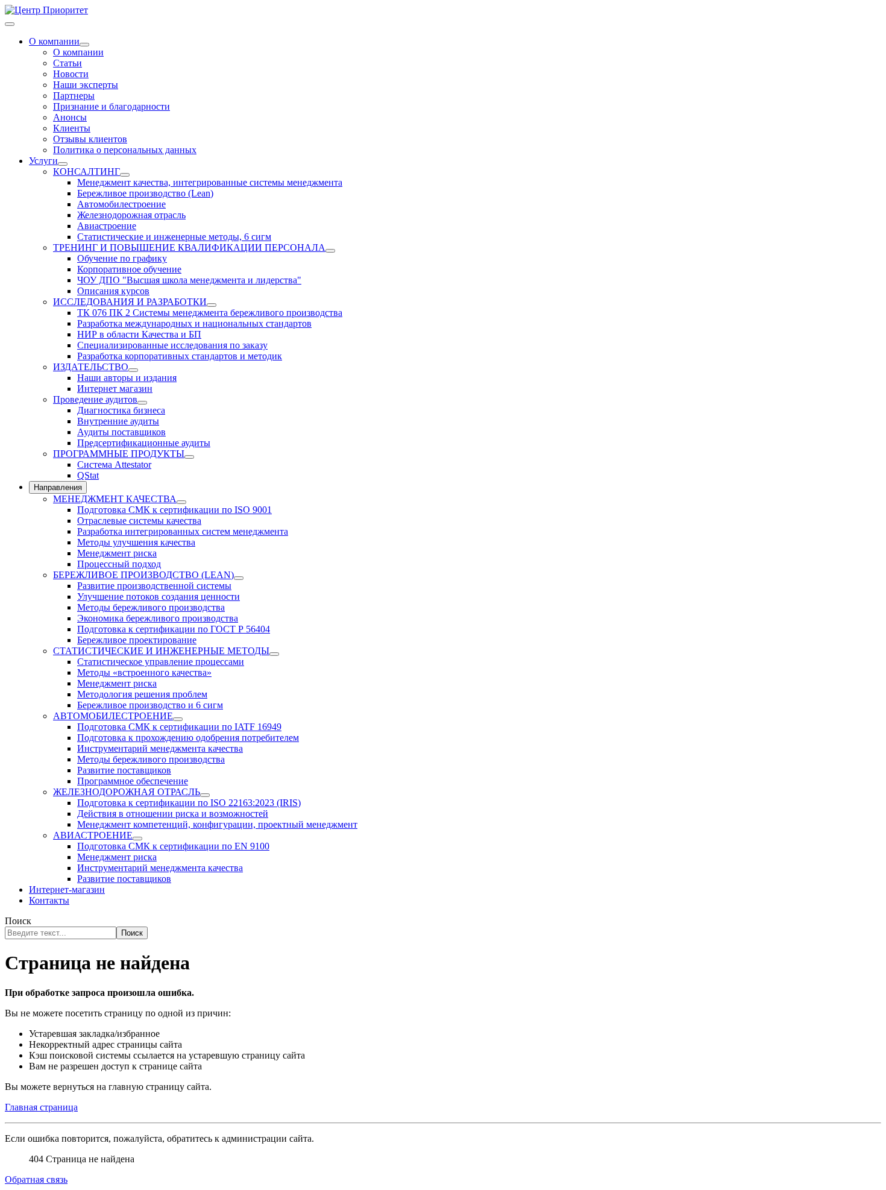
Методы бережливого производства (151, 607)
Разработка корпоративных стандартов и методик (179, 356)
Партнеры (74, 95)
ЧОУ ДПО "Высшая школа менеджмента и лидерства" (189, 280)
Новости (71, 74)
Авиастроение (106, 226)
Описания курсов (113, 291)
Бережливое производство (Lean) (145, 193)
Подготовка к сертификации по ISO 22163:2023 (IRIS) (189, 803)
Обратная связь (36, 1179)
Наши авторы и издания (127, 378)
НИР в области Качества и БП (139, 334)
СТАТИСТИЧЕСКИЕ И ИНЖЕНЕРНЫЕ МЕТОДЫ (161, 651)
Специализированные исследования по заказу (172, 345)
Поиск (18, 921)
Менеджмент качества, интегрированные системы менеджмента (209, 182)
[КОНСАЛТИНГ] (125, 175)
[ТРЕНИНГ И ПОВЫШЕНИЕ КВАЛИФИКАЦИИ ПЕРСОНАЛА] (330, 251)
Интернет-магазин (67, 889)
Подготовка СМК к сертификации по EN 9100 (173, 846)
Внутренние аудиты (118, 421)
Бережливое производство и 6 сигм (150, 705)
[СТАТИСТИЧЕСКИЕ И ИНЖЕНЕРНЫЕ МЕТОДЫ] (274, 654)
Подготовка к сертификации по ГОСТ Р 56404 (173, 629)
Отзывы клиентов (90, 139)
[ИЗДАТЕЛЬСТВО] (133, 370)
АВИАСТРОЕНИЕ (93, 835)
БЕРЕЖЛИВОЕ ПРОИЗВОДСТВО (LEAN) (143, 575)
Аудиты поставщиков (121, 432)
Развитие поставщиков (124, 770)
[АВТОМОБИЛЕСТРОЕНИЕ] (178, 719)
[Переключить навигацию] (9, 24)
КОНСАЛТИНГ (86, 171)
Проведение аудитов (95, 399)
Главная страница (41, 1107)
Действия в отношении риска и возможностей (172, 813)
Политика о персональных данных (124, 150)
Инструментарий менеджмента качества (160, 748)
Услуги (43, 161)
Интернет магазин (114, 388)
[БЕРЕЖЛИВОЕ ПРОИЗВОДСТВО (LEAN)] (238, 578)
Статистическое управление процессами (160, 661)
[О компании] (84, 44)
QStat (88, 475)
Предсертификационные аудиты (143, 443)
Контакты (49, 900)
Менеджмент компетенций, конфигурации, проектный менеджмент (217, 824)
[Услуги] (63, 164)
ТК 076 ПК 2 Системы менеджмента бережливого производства (209, 312)
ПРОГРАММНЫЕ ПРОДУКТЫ (118, 454)
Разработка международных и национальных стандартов (194, 323)
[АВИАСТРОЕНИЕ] (137, 838)
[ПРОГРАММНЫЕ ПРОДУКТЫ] (189, 457)
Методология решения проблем (142, 694)
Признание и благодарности (111, 106)
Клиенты (71, 128)
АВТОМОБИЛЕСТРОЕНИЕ (113, 716)
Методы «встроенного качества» (144, 672)
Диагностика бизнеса (121, 410)
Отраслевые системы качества (139, 520)
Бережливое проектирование (136, 640)
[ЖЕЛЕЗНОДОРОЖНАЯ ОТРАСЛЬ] (205, 795)
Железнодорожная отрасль (131, 215)
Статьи (67, 63)
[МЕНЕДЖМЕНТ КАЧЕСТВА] (181, 502)
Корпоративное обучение (129, 269)
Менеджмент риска (117, 553)
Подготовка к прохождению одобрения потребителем (188, 737)
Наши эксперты (85, 85)
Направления (58, 487)
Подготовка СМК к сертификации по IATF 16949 (179, 727)
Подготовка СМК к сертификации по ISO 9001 (174, 510)
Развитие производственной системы (154, 586)
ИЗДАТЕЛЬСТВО (90, 367)
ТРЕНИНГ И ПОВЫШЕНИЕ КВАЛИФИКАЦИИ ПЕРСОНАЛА (189, 247)
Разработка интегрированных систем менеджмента (182, 531)
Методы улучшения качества (136, 542)
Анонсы (70, 117)
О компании (54, 41)
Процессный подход (119, 564)
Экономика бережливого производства (157, 618)
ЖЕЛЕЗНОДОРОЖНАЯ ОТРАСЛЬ (126, 792)
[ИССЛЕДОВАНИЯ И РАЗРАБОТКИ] (211, 305)
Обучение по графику (122, 258)
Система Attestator (114, 464)
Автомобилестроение (121, 204)
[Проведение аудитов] (142, 403)
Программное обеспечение (132, 781)
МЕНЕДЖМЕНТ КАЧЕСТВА (115, 499)
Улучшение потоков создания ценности (158, 596)
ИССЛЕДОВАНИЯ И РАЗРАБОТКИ (130, 302)
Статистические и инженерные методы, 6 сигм (174, 236)
